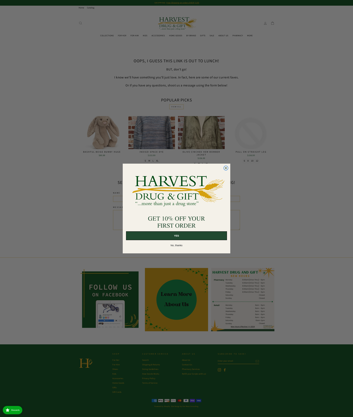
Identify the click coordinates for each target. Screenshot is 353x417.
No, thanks (176, 245)
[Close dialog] (226, 168)
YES (176, 235)
